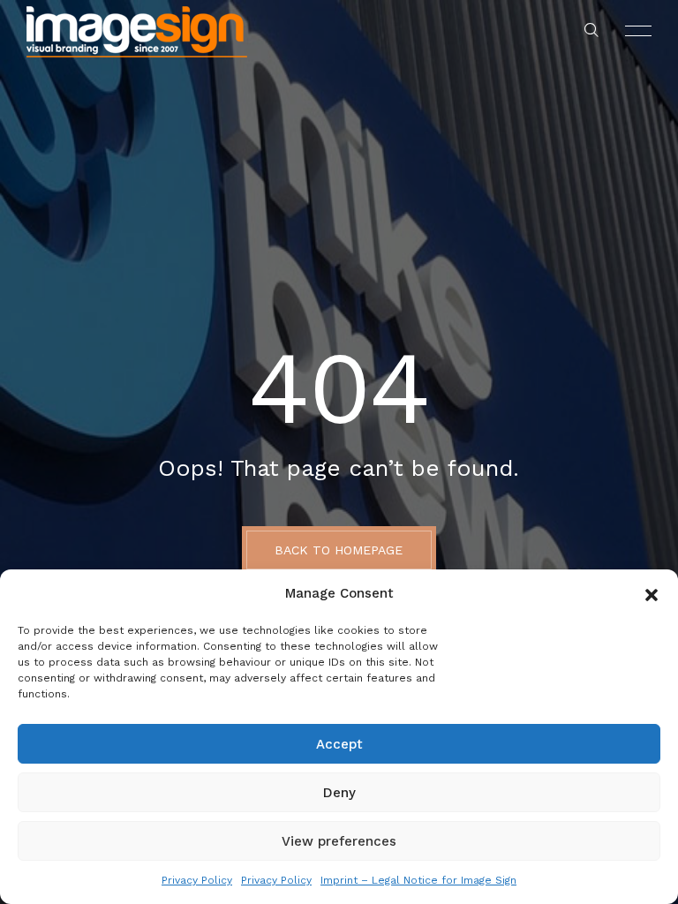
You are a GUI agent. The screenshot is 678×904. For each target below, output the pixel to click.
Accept (339, 744)
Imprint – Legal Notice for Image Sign (418, 880)
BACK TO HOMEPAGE (339, 550)
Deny (339, 793)
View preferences (339, 841)
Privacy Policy (197, 880)
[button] (651, 593)
